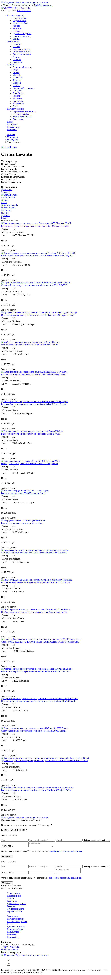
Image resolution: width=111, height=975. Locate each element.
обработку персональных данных (65, 851)
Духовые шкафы (21, 114)
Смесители (18, 119)
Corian (16, 72)
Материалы (12, 64)
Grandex (17, 83)
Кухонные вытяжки (22, 116)
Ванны (16, 38)
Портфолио (12, 124)
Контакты (12, 129)
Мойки (16, 26)
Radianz (16, 96)
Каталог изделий (15, 15)
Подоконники (19, 20)
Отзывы (17, 59)
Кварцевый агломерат (23, 88)
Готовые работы (15, 929)
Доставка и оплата (22, 54)
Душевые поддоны (22, 33)
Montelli (16, 75)
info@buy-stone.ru (43, 5)
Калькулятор (13, 127)
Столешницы (19, 18)
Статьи (16, 46)
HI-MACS (18, 77)
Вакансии (17, 62)
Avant (15, 106)
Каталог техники (15, 109)
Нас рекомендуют (21, 49)
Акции (16, 57)
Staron (16, 70)
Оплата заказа (24, 10)
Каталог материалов (17, 921)
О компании (13, 41)
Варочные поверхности (24, 111)
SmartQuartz (18, 93)
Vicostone (17, 98)
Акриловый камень (22, 67)
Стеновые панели (21, 36)
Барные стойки (20, 23)
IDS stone (17, 90)
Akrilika (16, 85)
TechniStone (18, 103)
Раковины (18, 31)
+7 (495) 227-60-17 (21, 8)
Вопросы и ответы (22, 51)
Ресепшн (17, 28)
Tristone (16, 80)
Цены (10, 122)
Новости (17, 44)
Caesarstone (18, 101)
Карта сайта (13, 937)
